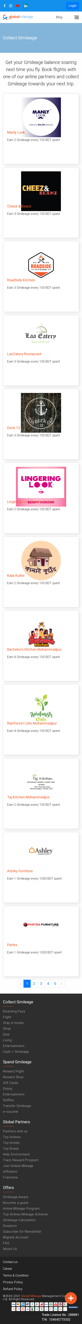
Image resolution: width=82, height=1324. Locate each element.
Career (7, 1269)
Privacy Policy (13, 1282)
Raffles (8, 1100)
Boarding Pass (14, 1011)
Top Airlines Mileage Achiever (25, 1214)
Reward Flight (13, 1071)
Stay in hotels (13, 1023)
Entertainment (13, 1046)
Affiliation (10, 1171)
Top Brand (11, 1148)
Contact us (10, 1262)
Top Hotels (11, 1143)
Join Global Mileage (18, 1166)
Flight (7, 1017)
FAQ (6, 1243)
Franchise (10, 1177)
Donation (10, 1226)
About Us (10, 1249)
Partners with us (15, 1131)
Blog (59, 17)
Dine (6, 1034)
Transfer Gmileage (17, 1106)
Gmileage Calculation (19, 1220)
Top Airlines (12, 1137)
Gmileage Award (15, 1197)
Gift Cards (10, 1083)
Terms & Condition (15, 1275)
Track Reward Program (21, 1160)
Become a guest (15, 1203)
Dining (7, 1088)
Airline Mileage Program (21, 1208)
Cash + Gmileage (16, 1052)
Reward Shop (13, 1077)
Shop (7, 1029)
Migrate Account (15, 1237)
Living (7, 1040)
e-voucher (11, 1112)
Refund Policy (12, 1289)
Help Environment (16, 1154)
